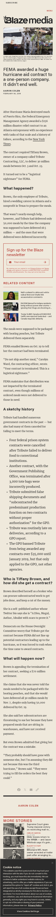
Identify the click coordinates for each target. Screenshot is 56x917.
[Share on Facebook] (18, 789)
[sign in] (2, 3)
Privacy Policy (35, 268)
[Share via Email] (31, 789)
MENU (50, 11)
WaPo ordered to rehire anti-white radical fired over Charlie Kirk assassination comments (35, 295)
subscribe (11, 3)
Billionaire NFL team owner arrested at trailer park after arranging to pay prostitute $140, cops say (40, 853)
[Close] (52, 863)
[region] (28, 888)
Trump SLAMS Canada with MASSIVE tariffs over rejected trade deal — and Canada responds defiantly (36, 316)
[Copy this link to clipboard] (37, 789)
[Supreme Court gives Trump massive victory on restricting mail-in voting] (13, 829)
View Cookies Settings (28, 911)
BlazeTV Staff (34, 846)
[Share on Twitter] (25, 789)
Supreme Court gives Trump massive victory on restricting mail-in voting (38, 827)
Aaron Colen (11, 91)
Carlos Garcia (34, 833)
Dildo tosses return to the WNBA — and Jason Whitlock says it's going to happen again (39, 840)
